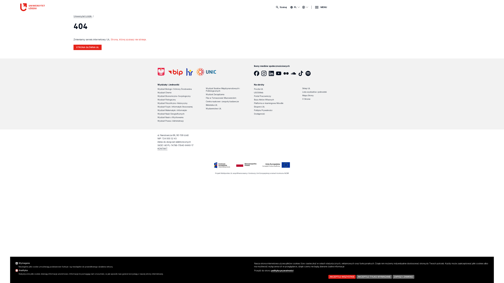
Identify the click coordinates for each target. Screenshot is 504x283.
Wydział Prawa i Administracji (170, 121)
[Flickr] (287, 73)
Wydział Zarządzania (215, 94)
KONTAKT (162, 148)
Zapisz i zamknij (403, 277)
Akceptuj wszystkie (342, 277)
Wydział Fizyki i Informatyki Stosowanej (175, 106)
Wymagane (24, 263)
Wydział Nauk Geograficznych (171, 114)
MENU (324, 7)
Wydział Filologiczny (167, 99)
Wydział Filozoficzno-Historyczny (172, 103)
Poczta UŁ (258, 89)
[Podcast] (316, 73)
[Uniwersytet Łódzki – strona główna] (40, 7)
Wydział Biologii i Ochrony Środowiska (175, 89)
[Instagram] (265, 73)
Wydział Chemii (164, 92)
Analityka (23, 270)
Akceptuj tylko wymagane (374, 277)
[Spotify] (309, 73)
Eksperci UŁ (259, 106)
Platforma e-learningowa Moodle (268, 103)
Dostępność (259, 114)
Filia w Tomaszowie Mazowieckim (221, 98)
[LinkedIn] (272, 73)
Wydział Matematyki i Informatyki (172, 110)
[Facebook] (257, 73)
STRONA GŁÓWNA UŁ (87, 47)
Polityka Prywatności (263, 110)
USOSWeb (258, 92)
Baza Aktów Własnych (264, 99)
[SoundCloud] (294, 73)
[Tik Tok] (301, 73)
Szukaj (283, 7)
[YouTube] (279, 73)
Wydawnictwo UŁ (213, 108)
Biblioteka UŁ (211, 105)
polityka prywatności (282, 270)
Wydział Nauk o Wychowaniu (170, 117)
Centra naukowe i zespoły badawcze (222, 101)
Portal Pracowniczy (262, 96)
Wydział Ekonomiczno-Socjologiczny (174, 96)
